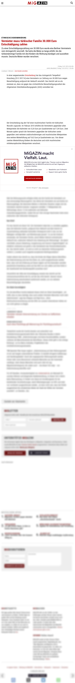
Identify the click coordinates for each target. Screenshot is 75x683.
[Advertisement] (37, 20)
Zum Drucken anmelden (21, 71)
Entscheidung (30, 75)
